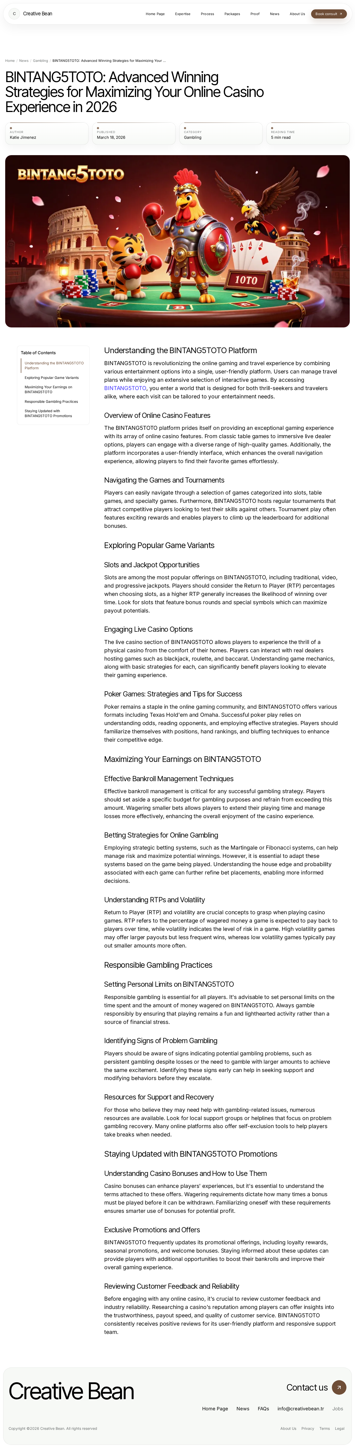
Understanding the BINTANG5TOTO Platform (54, 365)
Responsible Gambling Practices (51, 401)
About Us (288, 1428)
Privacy (307, 1428)
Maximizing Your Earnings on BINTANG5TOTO (48, 389)
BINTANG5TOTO (125, 388)
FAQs (263, 1408)
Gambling (40, 61)
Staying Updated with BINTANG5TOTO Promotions (48, 413)
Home (10, 61)
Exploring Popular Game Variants (52, 378)
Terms (324, 1428)
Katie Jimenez (23, 137)
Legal (339, 1428)
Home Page (215, 1408)
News (24, 61)
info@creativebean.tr (301, 1408)
